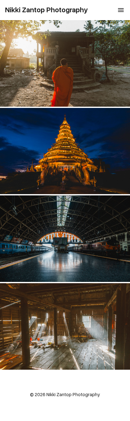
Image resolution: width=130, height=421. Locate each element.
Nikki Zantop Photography (46, 10)
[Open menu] (120, 10)
